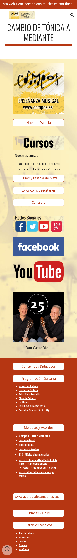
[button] (4, 14)
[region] (38, 4)
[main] (38, 34)
